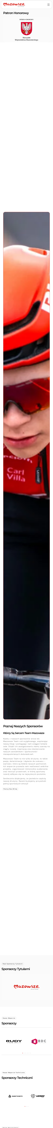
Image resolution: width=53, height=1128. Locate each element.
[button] (26, 1106)
